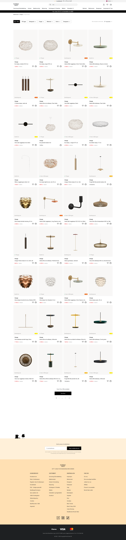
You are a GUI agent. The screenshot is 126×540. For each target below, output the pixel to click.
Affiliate (86, 484)
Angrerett (32, 506)
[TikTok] (67, 517)
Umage (21, 14)
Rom (68, 498)
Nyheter (85, 8)
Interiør (29, 8)
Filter (17, 21)
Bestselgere (70, 492)
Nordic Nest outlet (88, 490)
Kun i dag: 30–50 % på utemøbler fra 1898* (63, 11)
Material (49, 21)
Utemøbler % (70, 8)
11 (65, 398)
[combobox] (109, 1)
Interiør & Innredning (54, 482)
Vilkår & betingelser (34, 495)
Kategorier (31, 21)
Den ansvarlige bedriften (90, 479)
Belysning (44, 8)
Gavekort (51, 495)
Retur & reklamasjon (35, 479)
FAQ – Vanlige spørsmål (35, 487)
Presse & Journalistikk (89, 487)
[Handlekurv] (111, 4)
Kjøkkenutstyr (36, 8)
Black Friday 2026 (71, 506)
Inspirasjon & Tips (108, 8)
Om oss (86, 476)
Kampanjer (99, 8)
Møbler (63, 8)
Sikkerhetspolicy (34, 498)
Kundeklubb (33, 484)
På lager (24, 21)
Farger (40, 21)
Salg (68, 487)
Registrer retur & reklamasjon (37, 482)
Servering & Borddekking (19, 8)
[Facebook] (58, 517)
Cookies (32, 501)
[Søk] (50, 4)
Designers (69, 482)
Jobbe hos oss (87, 482)
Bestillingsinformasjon (35, 490)
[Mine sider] (104, 4)
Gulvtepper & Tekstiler (54, 8)
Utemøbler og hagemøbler (55, 492)
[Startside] (16, 4)
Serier (57, 21)
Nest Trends (70, 503)
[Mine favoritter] (107, 4)
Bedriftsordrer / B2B (35, 503)
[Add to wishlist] (33, 66)
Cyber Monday (70, 509)
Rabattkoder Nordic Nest (73, 511)
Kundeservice (33, 476)
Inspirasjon (69, 476)
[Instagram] (63, 517)
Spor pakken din (34, 492)
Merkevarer (91, 8)
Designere (66, 21)
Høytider (69, 495)
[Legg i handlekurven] (36, 66)
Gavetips (69, 501)
